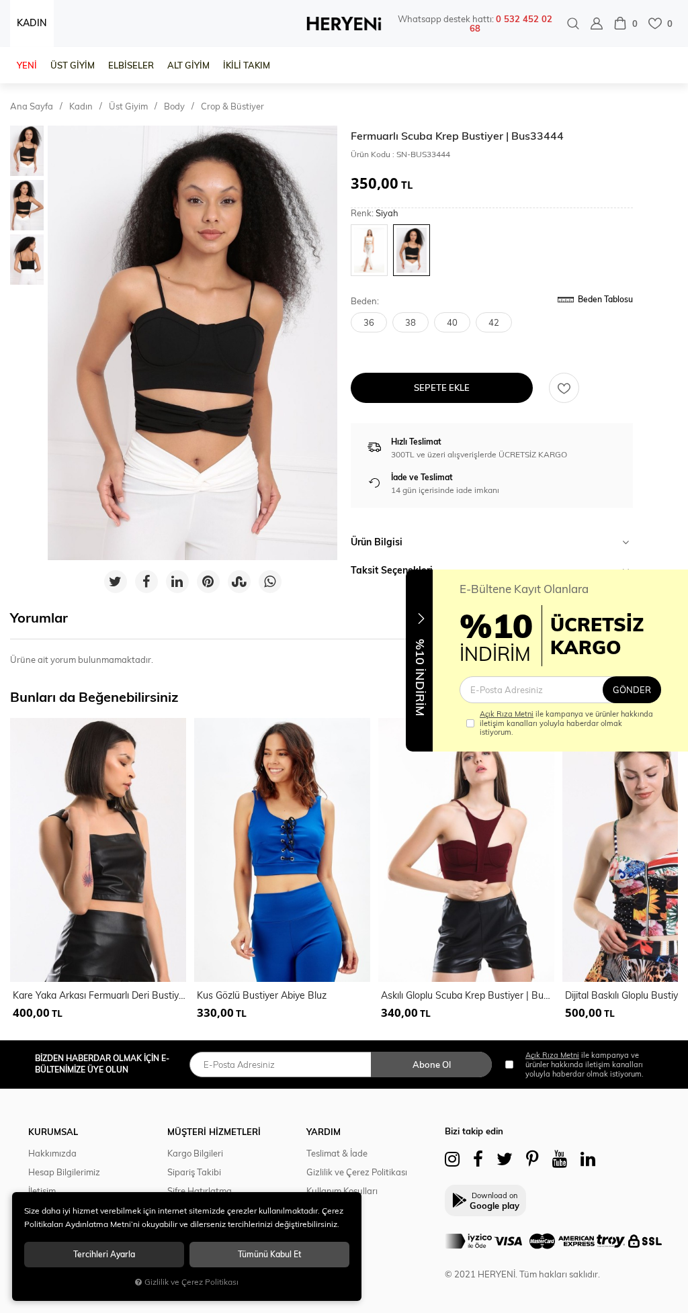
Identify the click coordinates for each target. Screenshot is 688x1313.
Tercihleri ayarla (104, 1254)
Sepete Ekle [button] (442, 387)
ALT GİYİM (188, 65)
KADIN (32, 23)
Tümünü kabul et (269, 1254)
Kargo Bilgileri (195, 1153)
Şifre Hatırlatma (199, 1190)
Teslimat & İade (337, 1153)
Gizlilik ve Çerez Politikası (356, 1172)
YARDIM (323, 1131)
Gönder (632, 689)
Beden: (365, 301)
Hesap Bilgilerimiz (64, 1172)
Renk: (374, 213)
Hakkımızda (52, 1153)
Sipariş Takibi (194, 1172)
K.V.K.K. (320, 1209)
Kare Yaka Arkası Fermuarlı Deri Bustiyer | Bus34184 (99, 995)
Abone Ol (432, 1064)
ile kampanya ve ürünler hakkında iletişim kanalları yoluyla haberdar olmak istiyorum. (566, 723)
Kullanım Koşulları (342, 1190)
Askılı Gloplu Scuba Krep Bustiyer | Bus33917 (467, 995)
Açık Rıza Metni (506, 714)
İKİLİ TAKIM (246, 65)
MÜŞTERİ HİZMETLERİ (214, 1131)
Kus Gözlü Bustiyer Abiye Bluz (262, 995)
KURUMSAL (53, 1131)
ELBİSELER (131, 65)
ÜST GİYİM (72, 65)
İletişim (42, 1190)
